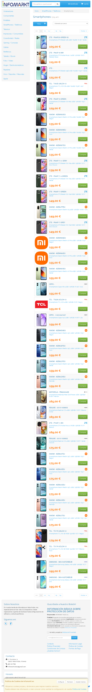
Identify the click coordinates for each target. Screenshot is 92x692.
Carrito (86, 4)
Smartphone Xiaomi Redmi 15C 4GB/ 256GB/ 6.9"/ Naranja (66, 503)
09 (56, 31)
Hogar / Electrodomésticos (13, 65)
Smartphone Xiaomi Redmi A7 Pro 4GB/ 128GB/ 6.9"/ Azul (67, 256)
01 (41, 31)
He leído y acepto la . (62, 632)
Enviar (74, 637)
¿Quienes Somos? (53, 651)
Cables (6, 47)
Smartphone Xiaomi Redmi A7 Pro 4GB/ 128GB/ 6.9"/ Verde (67, 272)
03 (49, 31)
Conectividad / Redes (11, 38)
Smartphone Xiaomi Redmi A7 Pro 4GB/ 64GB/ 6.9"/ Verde (67, 148)
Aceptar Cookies (81, 682)
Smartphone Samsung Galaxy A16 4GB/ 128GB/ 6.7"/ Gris (67, 580)
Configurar (61, 682)
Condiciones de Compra (56, 648)
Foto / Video (8, 61)
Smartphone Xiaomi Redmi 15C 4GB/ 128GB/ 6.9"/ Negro (66, 334)
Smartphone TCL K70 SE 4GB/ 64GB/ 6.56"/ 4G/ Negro (66, 87)
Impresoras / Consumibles (13, 34)
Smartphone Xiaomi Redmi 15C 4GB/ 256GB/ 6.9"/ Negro (66, 457)
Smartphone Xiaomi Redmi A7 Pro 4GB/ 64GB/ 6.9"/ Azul (67, 133)
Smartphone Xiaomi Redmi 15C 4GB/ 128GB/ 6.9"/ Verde (66, 364)
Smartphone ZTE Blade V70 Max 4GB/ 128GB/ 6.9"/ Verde (67, 102)
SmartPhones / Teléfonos (12, 25)
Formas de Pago (75, 648)
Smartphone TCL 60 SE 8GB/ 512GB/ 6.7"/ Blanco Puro (66, 550)
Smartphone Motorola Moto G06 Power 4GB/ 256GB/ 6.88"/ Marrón (67, 395)
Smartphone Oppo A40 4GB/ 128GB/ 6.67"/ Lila (66, 317)
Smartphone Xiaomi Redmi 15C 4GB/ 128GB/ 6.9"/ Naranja (66, 380)
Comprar (83, 47)
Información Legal (75, 644)
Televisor (6, 29)
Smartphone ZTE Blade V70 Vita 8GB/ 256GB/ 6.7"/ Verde (67, 195)
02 (45, 31)
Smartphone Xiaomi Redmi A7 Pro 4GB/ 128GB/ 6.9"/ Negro (67, 241)
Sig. (60, 31)
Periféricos (7, 52)
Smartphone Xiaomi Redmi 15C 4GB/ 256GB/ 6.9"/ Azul (66, 472)
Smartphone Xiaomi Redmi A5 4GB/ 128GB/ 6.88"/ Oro (68, 209)
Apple (5, 79)
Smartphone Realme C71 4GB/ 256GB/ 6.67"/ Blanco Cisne (67, 411)
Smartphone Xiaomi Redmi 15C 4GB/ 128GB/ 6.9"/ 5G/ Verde (68, 519)
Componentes (8, 16)
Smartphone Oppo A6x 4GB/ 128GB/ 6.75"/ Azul (66, 287)
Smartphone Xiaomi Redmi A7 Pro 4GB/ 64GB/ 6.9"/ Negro (67, 118)
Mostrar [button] (83, 31)
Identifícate (74, 4)
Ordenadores (8, 11)
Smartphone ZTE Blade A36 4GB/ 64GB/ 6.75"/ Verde (68, 40)
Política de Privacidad (71, 627)
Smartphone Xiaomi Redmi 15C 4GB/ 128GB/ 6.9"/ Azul (66, 349)
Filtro (39, 24)
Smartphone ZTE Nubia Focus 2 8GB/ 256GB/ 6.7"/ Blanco (67, 426)
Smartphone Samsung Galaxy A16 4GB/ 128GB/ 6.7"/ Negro (67, 565)
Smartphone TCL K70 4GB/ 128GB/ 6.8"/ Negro (65, 302)
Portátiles (6, 20)
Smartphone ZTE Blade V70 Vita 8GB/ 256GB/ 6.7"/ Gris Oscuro (67, 226)
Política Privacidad (53, 646)
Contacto (50, 644)
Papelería (6, 70)
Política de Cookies (79, 689)
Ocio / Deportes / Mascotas (13, 74)
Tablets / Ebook (9, 56)
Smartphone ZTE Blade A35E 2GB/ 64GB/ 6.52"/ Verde (68, 71)
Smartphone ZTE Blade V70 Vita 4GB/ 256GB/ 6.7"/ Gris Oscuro (67, 164)
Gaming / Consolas (10, 43)
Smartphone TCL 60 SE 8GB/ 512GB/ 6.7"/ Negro (66, 533)
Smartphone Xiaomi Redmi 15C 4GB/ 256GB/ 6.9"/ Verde (66, 488)
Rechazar (70, 682)
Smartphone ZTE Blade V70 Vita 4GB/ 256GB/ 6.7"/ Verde (67, 179)
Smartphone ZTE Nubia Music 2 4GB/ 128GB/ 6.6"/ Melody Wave (67, 56)
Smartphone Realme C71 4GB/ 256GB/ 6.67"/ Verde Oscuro (67, 442)
